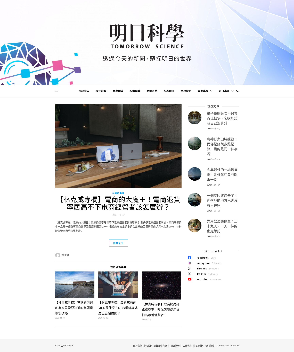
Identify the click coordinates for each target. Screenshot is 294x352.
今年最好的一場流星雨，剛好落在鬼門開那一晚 (222, 174)
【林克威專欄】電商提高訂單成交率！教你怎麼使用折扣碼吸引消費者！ (160, 309)
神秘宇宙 (84, 91)
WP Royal (68, 345)
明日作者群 (176, 345)
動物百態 (152, 91)
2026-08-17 (213, 236)
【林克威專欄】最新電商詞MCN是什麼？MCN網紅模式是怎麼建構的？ (118, 307)
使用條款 (210, 345)
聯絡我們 (147, 345)
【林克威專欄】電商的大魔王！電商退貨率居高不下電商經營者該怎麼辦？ (118, 203)
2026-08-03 (213, 128)
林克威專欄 (118, 193)
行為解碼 (169, 91)
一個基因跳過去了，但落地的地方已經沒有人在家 (222, 200)
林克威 (65, 255)
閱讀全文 (118, 243)
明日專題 (224, 91)
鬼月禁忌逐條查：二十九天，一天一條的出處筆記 (222, 226)
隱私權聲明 (198, 345)
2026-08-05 (213, 184)
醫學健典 (118, 91)
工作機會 (187, 345)
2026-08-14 (213, 159)
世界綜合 (186, 91)
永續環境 (135, 91)
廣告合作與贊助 (161, 345)
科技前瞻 (101, 91)
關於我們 (137, 345)
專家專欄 (203, 91)
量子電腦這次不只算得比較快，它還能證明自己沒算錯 (222, 118)
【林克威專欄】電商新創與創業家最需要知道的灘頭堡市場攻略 (74, 307)
